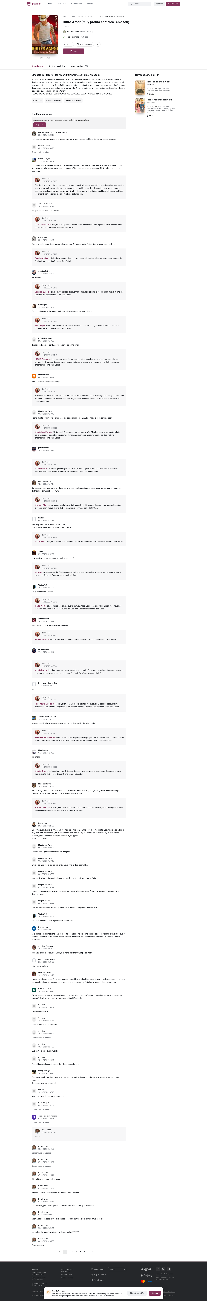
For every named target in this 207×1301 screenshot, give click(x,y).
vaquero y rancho (53, 100)
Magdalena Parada (46, 411)
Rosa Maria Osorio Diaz (47, 683)
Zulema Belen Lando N (47, 717)
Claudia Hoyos (44, 159)
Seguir (89, 32)
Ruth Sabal (46, 179)
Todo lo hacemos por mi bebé (160, 100)
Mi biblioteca (91, 4)
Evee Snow (42, 823)
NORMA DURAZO (44, 989)
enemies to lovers (73, 100)
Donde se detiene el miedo (158, 82)
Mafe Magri (151, 103)
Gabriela (41, 1005)
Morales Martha (44, 481)
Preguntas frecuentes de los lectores (39, 1279)
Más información (137, 1293)
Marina (41, 1090)
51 (93, 1251)
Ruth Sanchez (73, 32)
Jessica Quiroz (44, 271)
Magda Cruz (43, 750)
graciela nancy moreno (47, 1116)
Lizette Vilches (44, 146)
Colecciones (76, 4)
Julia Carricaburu (45, 204)
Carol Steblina (43, 237)
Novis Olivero (43, 927)
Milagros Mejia (44, 1071)
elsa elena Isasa (44, 973)
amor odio (37, 100)
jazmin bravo (43, 448)
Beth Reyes (42, 305)
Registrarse (173, 4)
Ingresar (159, 4)
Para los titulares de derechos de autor (39, 1273)
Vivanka (41, 551)
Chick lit (89, 16)
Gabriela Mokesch (45, 946)
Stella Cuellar (43, 375)
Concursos (62, 4)
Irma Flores (46, 1130)
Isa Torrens (42, 518)
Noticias (35, 1269)
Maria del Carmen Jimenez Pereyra (52, 132)
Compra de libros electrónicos (67, 1270)
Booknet (65, 16)
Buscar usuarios (67, 1278)
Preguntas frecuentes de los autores (39, 1284)
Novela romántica (77, 16)
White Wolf (42, 585)
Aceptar (155, 1293)
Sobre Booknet (66, 1274)
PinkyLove (150, 85)
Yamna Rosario (44, 619)
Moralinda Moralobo (46, 959)
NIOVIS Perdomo (45, 338)
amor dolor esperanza (162, 90)
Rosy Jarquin (43, 1103)
